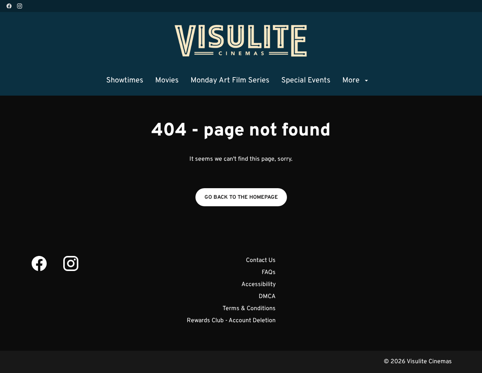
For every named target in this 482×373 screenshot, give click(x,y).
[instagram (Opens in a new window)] (20, 6)
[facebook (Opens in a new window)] (9, 6)
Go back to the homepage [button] (241, 197)
